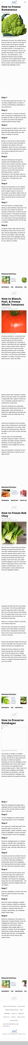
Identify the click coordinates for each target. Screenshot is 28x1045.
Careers (13, 1017)
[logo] (14, 2)
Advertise (21, 1013)
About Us (14, 1013)
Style (21, 1010)
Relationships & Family (11, 1010)
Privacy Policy (14, 1020)
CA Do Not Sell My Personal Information (11, 1025)
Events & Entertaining (9, 1006)
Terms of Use (21, 1017)
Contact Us (6, 1017)
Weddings (7, 1013)
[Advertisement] (14, 81)
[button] (2, 2)
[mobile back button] (2, 2)
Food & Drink (21, 1006)
